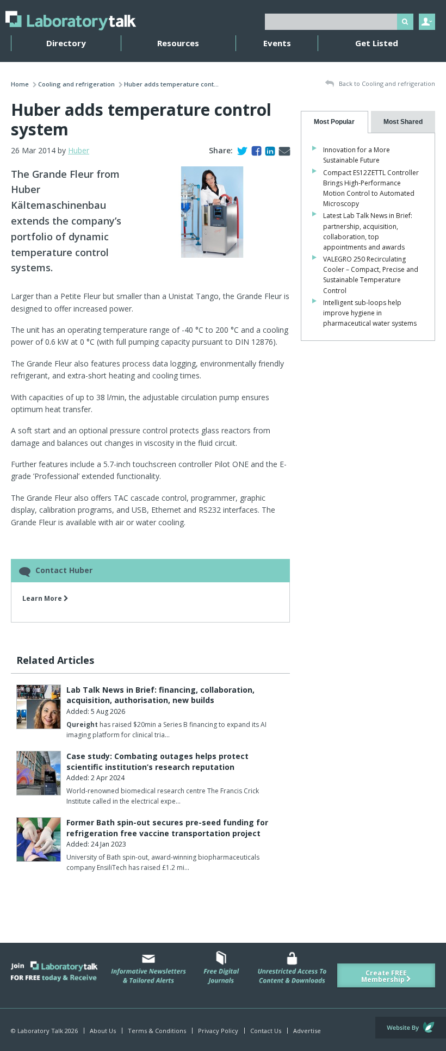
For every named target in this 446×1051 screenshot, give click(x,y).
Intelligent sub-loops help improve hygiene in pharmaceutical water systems (370, 313)
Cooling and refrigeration (76, 84)
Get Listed (376, 43)
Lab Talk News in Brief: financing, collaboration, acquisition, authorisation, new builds (160, 695)
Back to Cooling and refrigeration (386, 83)
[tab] (334, 122)
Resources (178, 43)
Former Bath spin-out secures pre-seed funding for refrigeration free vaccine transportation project (167, 827)
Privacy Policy (218, 1031)
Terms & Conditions (157, 1031)
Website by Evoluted (410, 1027)
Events (277, 43)
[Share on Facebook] (254, 150)
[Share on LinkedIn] (268, 150)
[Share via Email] (282, 150)
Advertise (307, 1031)
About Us (103, 1031)
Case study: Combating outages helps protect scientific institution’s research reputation (157, 761)
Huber (78, 150)
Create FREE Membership (384, 976)
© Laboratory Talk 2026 (44, 1031)
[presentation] (334, 122)
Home (20, 84)
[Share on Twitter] (240, 150)
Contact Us (265, 1031)
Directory (66, 43)
